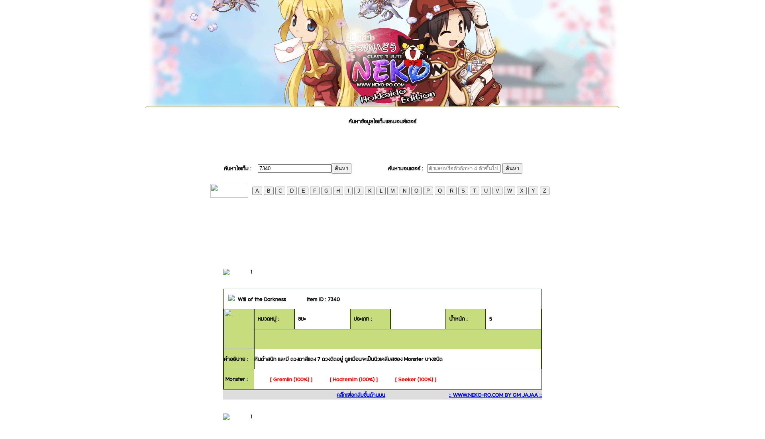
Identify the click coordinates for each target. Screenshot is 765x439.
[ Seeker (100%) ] (415, 379)
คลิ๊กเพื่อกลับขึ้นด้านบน (361, 394)
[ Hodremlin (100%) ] (354, 379)
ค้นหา (341, 168)
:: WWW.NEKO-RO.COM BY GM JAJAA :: (495, 394)
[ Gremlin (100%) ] (291, 379)
